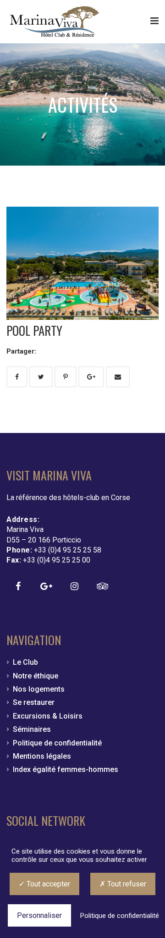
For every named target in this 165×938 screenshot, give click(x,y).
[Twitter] (41, 376)
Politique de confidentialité (57, 743)
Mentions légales (42, 756)
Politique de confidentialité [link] (119, 916)
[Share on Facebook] (17, 376)
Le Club (25, 662)
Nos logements (39, 689)
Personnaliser (39, 915)
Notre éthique (35, 676)
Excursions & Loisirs (47, 716)
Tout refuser (125, 884)
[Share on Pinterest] (66, 376)
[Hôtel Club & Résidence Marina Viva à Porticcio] (54, 21)
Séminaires (32, 729)
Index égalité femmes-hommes (65, 769)
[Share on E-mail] (118, 376)
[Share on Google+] (91, 376)
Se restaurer (34, 702)
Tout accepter (47, 884)
